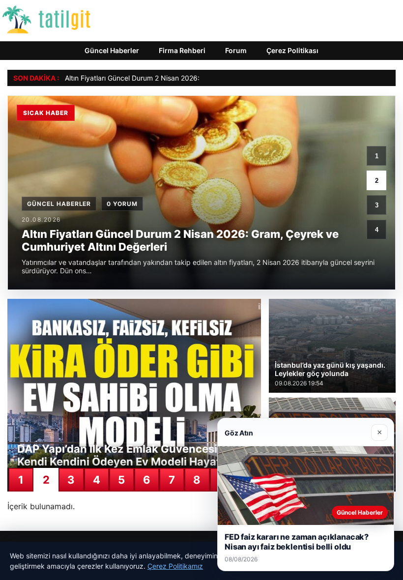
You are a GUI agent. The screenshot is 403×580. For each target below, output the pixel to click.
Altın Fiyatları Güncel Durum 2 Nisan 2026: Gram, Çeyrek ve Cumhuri (174, 78)
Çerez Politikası (292, 50)
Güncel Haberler (112, 50)
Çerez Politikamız (175, 566)
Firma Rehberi (182, 50)
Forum (236, 50)
